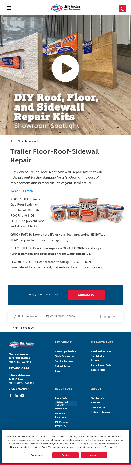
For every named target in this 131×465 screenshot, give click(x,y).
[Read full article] (22, 191)
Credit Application (65, 351)
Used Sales (61, 408)
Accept (93, 455)
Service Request (64, 361)
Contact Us (97, 398)
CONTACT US (86, 294)
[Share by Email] (113, 316)
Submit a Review (100, 412)
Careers (95, 402)
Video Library (62, 366)
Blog (57, 371)
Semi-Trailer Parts (101, 365)
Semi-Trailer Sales (101, 351)
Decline (65, 455)
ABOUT (96, 389)
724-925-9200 (19, 389)
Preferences (37, 455)
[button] (122, 8)
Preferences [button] (110, 447)
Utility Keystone (27, 316)
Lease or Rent (98, 369)
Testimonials (98, 407)
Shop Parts (61, 398)
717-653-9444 (19, 368)
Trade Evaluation (64, 356)
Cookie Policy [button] (41, 447)
